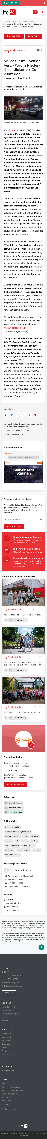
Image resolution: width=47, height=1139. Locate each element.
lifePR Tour (11, 3)
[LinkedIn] (6, 1109)
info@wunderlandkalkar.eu (17, 775)
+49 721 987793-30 (12, 976)
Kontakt (35, 36)
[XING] (15, 1109)
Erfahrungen (7, 1017)
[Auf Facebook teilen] (12, 414)
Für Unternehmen (9, 1007)
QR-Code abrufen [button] (13, 903)
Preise (4, 1051)
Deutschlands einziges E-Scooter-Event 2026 (22, 615)
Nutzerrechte (7, 1097)
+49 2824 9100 (12, 771)
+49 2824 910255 (15, 880)
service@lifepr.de (20, 941)
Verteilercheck (7, 1054)
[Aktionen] (41, 41)
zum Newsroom (17, 785)
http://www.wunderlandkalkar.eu (20, 778)
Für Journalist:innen (10, 1014)
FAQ (3, 1058)
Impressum (6, 1101)
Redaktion (6, 1047)
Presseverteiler (8, 1071)
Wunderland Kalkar (18, 50)
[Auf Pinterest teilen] (35, 414)
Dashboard (6, 1037)
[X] (12, 1109)
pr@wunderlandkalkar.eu (18, 886)
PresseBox (6, 1104)
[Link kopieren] (6, 414)
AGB (3, 1083)
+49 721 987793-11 (12, 979)
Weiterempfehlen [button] (13, 910)
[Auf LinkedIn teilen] (29, 414)
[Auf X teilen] (17, 414)
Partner (5, 1021)
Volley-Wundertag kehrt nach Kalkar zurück (22, 712)
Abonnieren (15, 36)
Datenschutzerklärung (11, 1087)
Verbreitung (6, 1040)
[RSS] (9, 1109)
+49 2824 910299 (15, 883)
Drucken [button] (9, 900)
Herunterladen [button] (12, 907)
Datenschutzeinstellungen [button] (12, 1090)
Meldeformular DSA (10, 1094)
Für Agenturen (8, 1010)
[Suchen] (35, 12)
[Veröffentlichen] (41, 947)
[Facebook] (2, 1109)
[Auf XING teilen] (23, 414)
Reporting (6, 1044)
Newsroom (6, 1034)
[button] (23, 110)
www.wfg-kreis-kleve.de (15, 328)
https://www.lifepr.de (13, 986)
